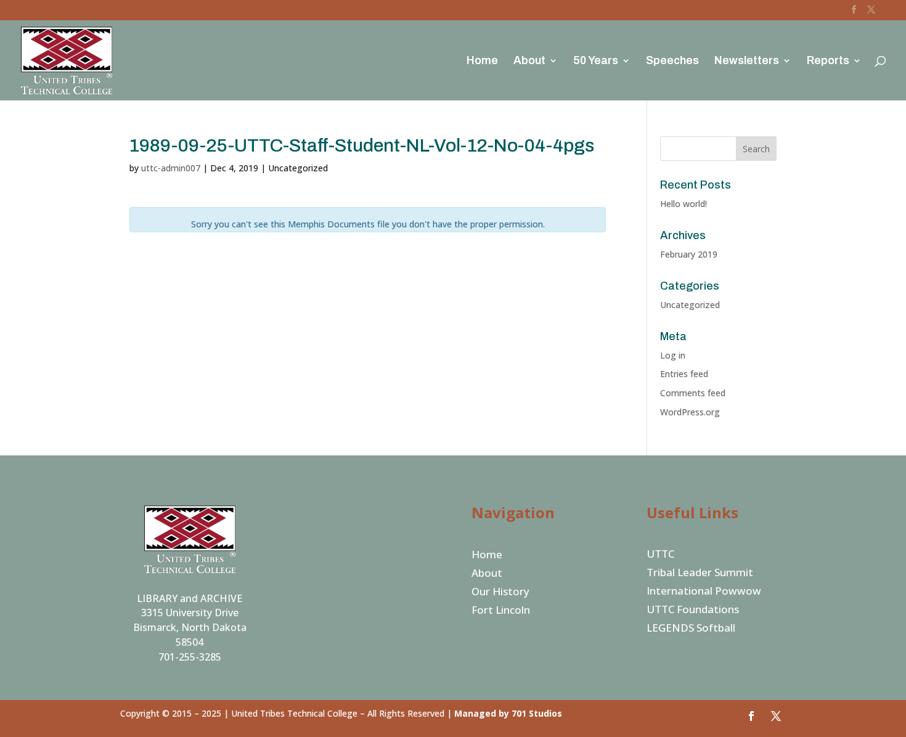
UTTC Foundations (693, 610)
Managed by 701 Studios (508, 713)
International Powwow (704, 592)
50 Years (595, 61)
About (529, 61)
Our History (500, 592)
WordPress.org (690, 412)
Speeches (672, 61)
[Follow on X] (776, 716)
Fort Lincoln (500, 611)
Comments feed (692, 393)
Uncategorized (690, 305)
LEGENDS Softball (691, 629)
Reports (828, 61)
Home (482, 61)
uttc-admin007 (170, 168)
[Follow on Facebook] (751, 716)
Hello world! (683, 204)
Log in (672, 355)
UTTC (660, 555)
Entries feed (684, 374)
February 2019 (688, 254)
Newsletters (746, 61)
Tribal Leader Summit (700, 573)
